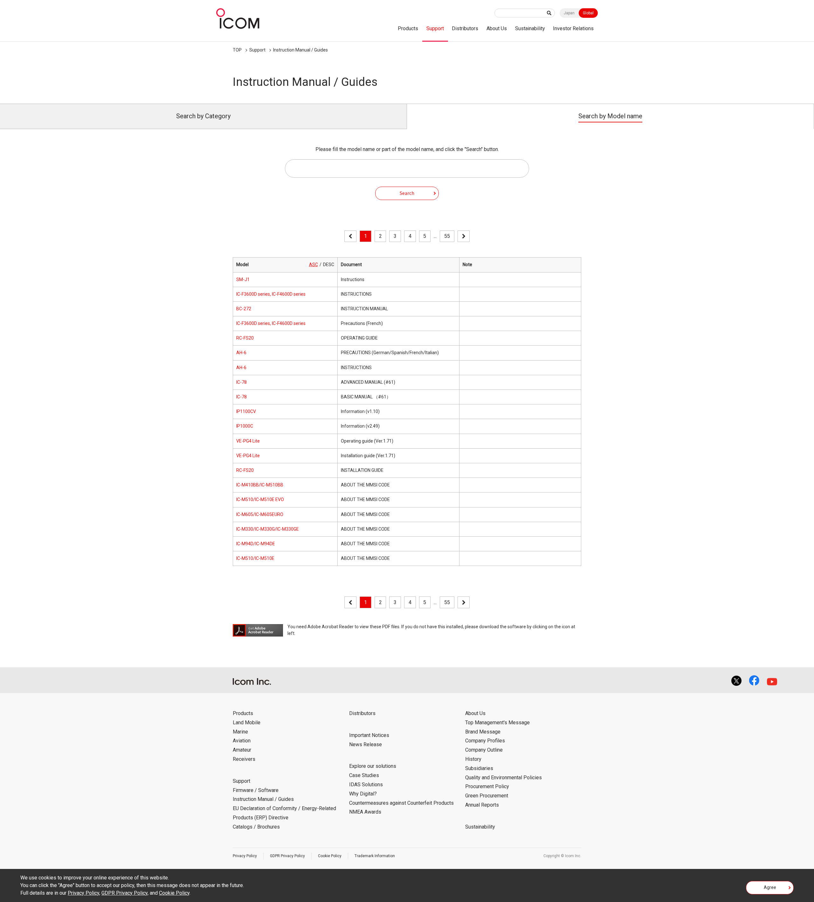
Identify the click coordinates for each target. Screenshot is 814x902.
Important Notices (369, 735)
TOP (237, 49)
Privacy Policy (245, 856)
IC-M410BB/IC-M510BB (259, 484)
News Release (365, 744)
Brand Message (482, 732)
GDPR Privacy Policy (287, 856)
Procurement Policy (487, 786)
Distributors (465, 28)
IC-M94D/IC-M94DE (255, 543)
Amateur (242, 750)
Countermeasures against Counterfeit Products (401, 803)
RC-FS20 (245, 338)
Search (407, 193)
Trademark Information (375, 856)
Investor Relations (573, 28)
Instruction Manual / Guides (300, 49)
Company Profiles (485, 741)
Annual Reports (482, 805)
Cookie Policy (329, 856)
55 (447, 236)
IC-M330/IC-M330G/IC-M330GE (267, 529)
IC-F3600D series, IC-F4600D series (271, 294)
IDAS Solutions (366, 785)
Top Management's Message (497, 723)
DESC (328, 264)
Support (435, 28)
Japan (569, 13)
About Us (496, 28)
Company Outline (484, 750)
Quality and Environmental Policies (503, 778)
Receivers (244, 759)
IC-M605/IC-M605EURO (259, 514)
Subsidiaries (479, 768)
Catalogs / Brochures (256, 827)
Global (588, 13)
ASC (313, 264)
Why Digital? (363, 794)
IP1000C (244, 426)
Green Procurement (486, 796)
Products (408, 28)
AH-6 (241, 352)
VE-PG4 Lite (248, 441)
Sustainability (530, 28)
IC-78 (241, 382)
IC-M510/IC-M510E (255, 558)
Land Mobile (246, 723)
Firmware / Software (256, 790)
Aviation (242, 741)
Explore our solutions (372, 766)
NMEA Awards (365, 812)
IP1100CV (246, 411)
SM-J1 (243, 279)
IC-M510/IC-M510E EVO (260, 499)
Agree (770, 887)
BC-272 (243, 308)
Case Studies (364, 775)
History (473, 759)
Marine (240, 732)
